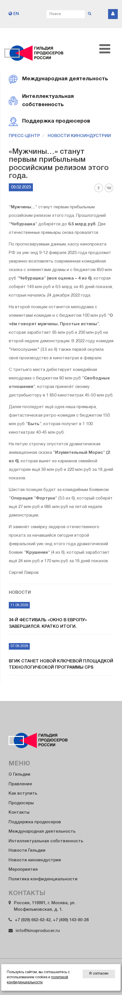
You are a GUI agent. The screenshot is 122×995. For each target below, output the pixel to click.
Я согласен (98, 973)
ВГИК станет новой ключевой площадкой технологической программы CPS (61, 664)
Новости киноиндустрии (79, 136)
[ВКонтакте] (108, 191)
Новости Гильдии (27, 851)
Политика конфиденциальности (43, 879)
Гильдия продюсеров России (34, 49)
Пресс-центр (24, 136)
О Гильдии (19, 774)
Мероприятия (23, 870)
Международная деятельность (42, 832)
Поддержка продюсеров (35, 822)
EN (15, 14)
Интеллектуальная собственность (46, 841)
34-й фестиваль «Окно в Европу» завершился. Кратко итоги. (48, 623)
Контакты (19, 813)
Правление (20, 784)
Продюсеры (21, 803)
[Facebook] (98, 191)
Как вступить (23, 793)
